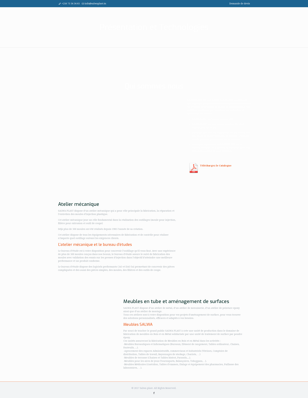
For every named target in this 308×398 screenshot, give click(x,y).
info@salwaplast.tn (95, 3)
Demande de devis (239, 3)
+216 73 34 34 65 (71, 3)
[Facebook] (154, 393)
